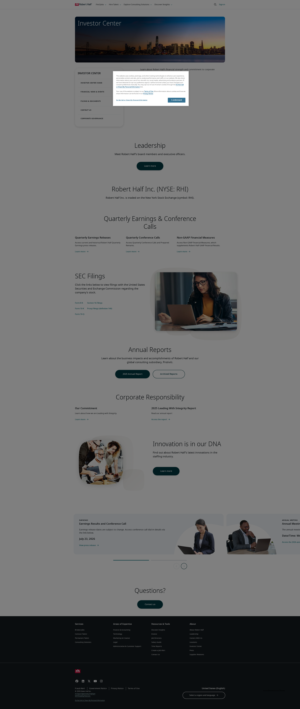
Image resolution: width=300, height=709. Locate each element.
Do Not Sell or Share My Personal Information (131, 100)
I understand (176, 100)
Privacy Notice (148, 93)
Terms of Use (148, 91)
